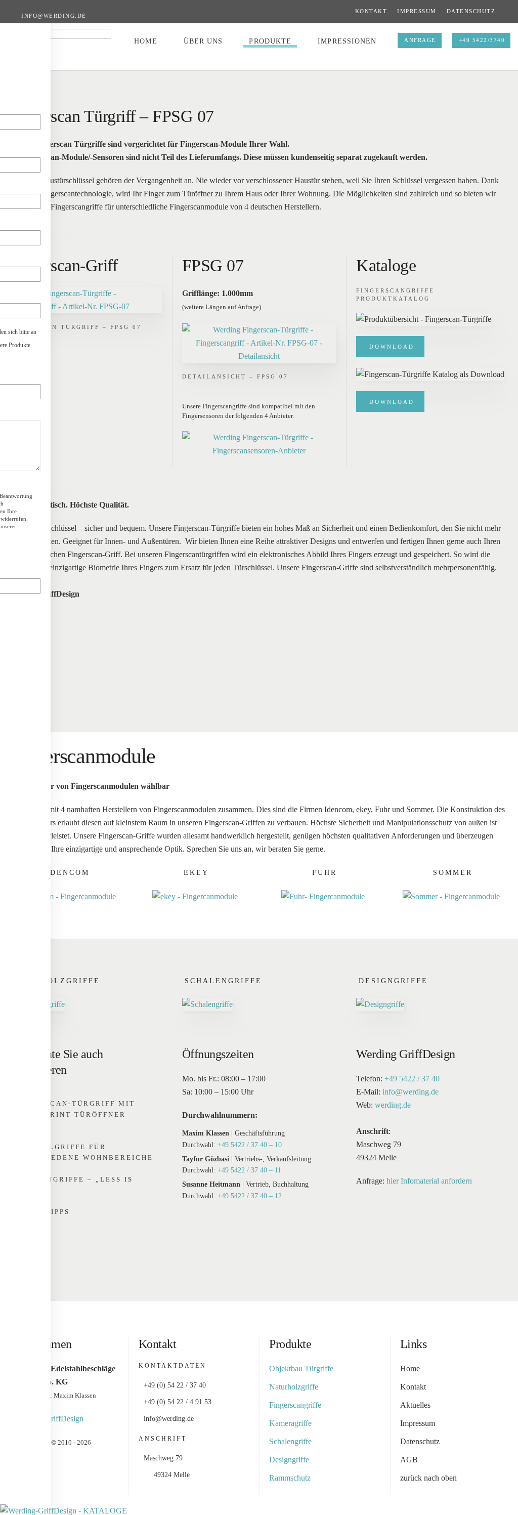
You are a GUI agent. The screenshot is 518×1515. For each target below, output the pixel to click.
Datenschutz (471, 11)
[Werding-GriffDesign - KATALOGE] (63, 1510)
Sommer (452, 872)
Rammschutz (290, 1478)
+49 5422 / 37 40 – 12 (250, 1196)
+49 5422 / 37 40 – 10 (250, 1145)
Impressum (417, 11)
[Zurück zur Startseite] (59, 42)
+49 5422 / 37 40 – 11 (249, 1170)
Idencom (68, 872)
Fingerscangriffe (295, 1405)
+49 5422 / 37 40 (412, 1078)
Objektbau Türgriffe (301, 1368)
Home (145, 41)
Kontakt (371, 11)
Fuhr (324, 872)
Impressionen (347, 41)
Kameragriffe (290, 1423)
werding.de (393, 1105)
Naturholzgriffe (55, 981)
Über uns (203, 41)
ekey (196, 872)
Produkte (270, 41)
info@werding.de (54, 16)
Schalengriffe (223, 981)
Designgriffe (393, 981)
